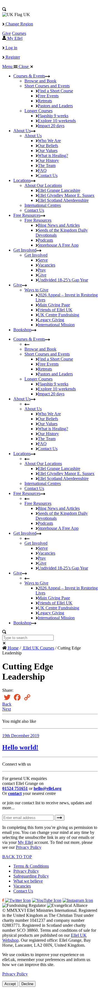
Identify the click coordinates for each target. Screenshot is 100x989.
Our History (48, 160)
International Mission (56, 324)
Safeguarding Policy (31, 876)
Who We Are (49, 140)
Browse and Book (40, 81)
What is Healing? (53, 155)
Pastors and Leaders (55, 105)
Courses (19, 33)
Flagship (53, 115)
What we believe (28, 881)
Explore (57, 120)
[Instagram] (77, 900)
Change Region (18, 24)
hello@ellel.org (47, 788)
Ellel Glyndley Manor (66, 195)
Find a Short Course (55, 90)
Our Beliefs (48, 145)
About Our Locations (43, 185)
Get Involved (24, 250)
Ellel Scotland (63, 200)
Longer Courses (38, 110)
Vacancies (46, 265)
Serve (43, 260)
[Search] (4, 9)
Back (6, 704)
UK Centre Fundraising (58, 314)
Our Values (48, 150)
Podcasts (45, 240)
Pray (42, 270)
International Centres (42, 205)
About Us (22, 130)
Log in (10, 47)
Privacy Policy (28, 847)
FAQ (42, 170)
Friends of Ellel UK (55, 309)
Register (12, 57)
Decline (27, 984)
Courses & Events (29, 76)
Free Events (48, 95)
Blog (59, 225)
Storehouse (58, 245)
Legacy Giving (51, 319)
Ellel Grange (59, 190)
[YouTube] (46, 900)
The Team (47, 165)
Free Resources (26, 215)
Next (6, 709)
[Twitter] (18, 900)
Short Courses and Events (47, 85)
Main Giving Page (54, 304)
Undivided (63, 280)
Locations (22, 180)
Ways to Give (36, 290)
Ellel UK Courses (38, 648)
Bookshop (22, 329)
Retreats (45, 100)
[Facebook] (3, 900)
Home (13, 648)
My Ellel (25, 842)
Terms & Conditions (31, 866)
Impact (51, 125)
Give (6, 33)
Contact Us (48, 175)
